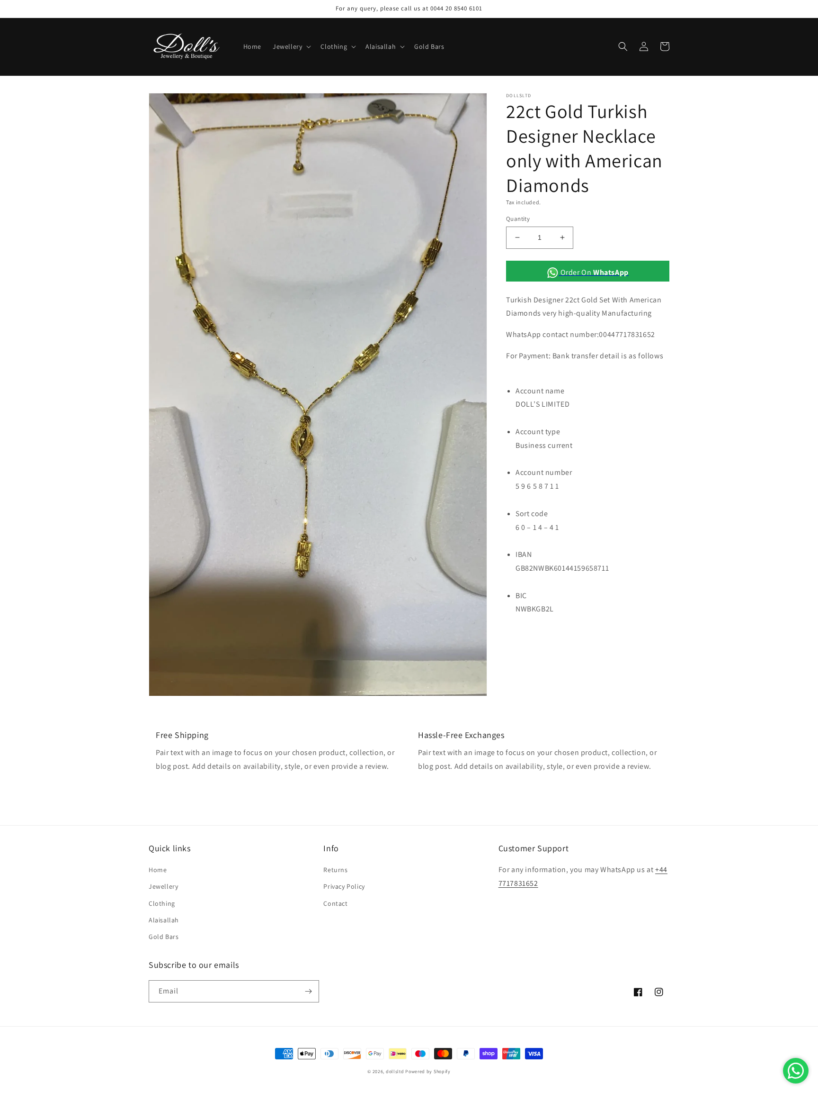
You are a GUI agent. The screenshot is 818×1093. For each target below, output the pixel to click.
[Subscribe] (308, 991)
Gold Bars (163, 936)
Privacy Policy (344, 886)
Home (158, 869)
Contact (335, 903)
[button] (291, 46)
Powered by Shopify (428, 1071)
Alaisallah (164, 920)
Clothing (162, 903)
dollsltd (395, 1071)
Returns (335, 869)
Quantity (518, 219)
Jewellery (163, 886)
